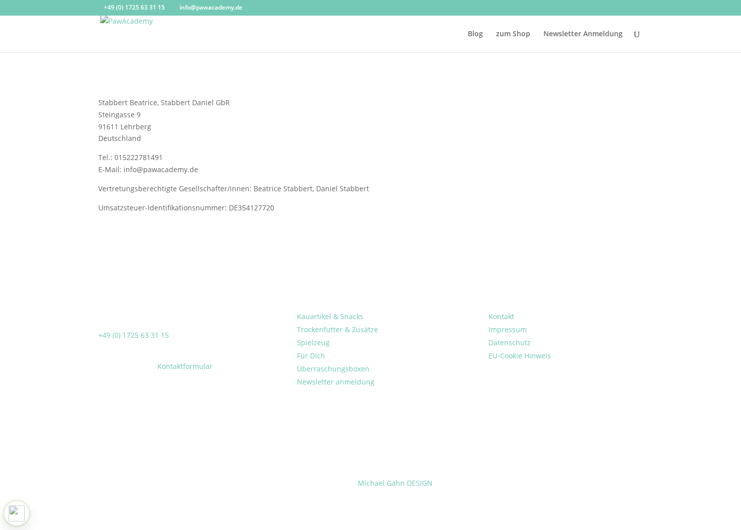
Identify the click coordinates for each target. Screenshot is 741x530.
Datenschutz (509, 342)
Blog (475, 34)
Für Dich (311, 355)
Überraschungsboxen (333, 368)
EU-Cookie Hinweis (519, 355)
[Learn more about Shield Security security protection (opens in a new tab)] (17, 513)
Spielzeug (313, 342)
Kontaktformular (185, 366)
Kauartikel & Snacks (330, 316)
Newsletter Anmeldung (583, 34)
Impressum (507, 329)
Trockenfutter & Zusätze (337, 329)
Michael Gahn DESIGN (395, 483)
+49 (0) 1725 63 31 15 (133, 335)
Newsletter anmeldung (336, 382)
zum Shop (513, 34)
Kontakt (501, 316)
